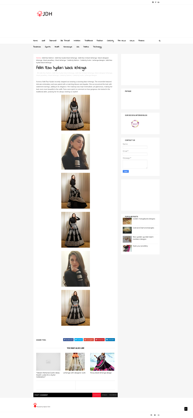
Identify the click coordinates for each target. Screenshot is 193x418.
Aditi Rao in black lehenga (87, 58)
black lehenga (60, 60)
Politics (86, 46)
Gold (43, 40)
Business (37, 46)
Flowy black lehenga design (101, 373)
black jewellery (48, 60)
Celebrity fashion (73, 60)
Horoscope (67, 46)
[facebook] (155, 2)
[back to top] (185, 409)
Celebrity (110, 40)
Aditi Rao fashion (48, 58)
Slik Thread (65, 40)
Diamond (52, 40)
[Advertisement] (119, 22)
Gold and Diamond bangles (143, 228)
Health (57, 46)
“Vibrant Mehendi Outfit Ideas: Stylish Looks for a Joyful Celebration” (48, 375)
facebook (113, 395)
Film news (122, 40)
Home (35, 40)
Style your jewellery (140, 246)
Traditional (88, 40)
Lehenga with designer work (74, 373)
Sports (47, 46)
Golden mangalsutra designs (144, 219)
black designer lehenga (103, 73)
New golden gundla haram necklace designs (143, 238)
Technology (97, 46)
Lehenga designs (98, 60)
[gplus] (159, 2)
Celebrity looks (85, 60)
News (132, 40)
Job (77, 46)
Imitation (77, 40)
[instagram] (153, 2)
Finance (141, 40)
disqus (104, 395)
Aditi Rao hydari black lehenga (66, 58)
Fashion (100, 40)
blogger (96, 395)
